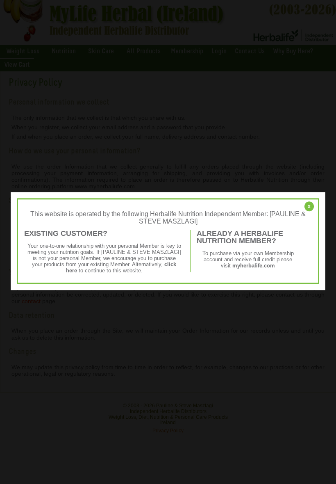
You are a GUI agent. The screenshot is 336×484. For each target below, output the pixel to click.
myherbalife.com (253, 266)
